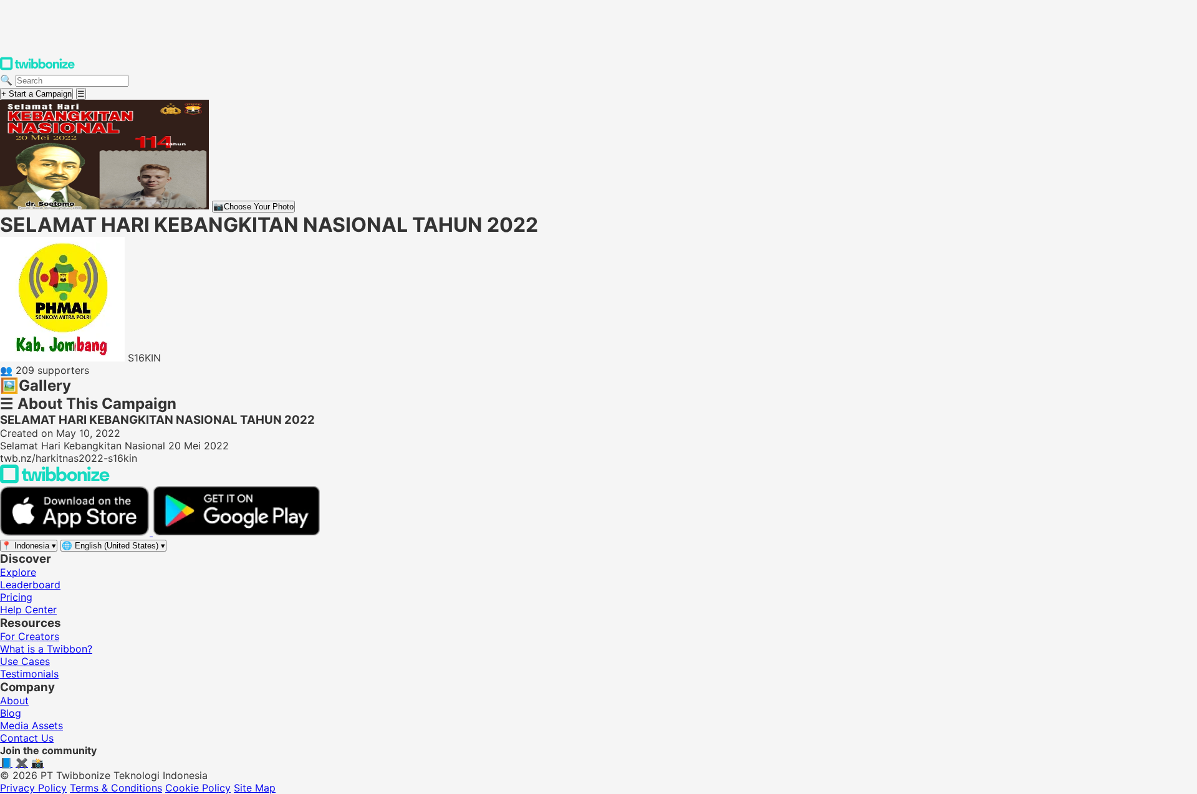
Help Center (28, 609)
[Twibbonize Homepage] (37, 67)
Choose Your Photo (253, 206)
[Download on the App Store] (76, 532)
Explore (18, 572)
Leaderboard (30, 584)
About (14, 700)
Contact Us (27, 738)
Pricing (16, 597)
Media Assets (31, 725)
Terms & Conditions (116, 788)
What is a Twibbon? (46, 649)
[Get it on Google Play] (236, 532)
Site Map (255, 788)
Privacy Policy (33, 788)
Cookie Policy (198, 788)
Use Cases (25, 661)
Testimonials (29, 673)
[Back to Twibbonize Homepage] (55, 480)
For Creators (29, 636)
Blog (10, 713)
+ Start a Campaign (36, 93)
